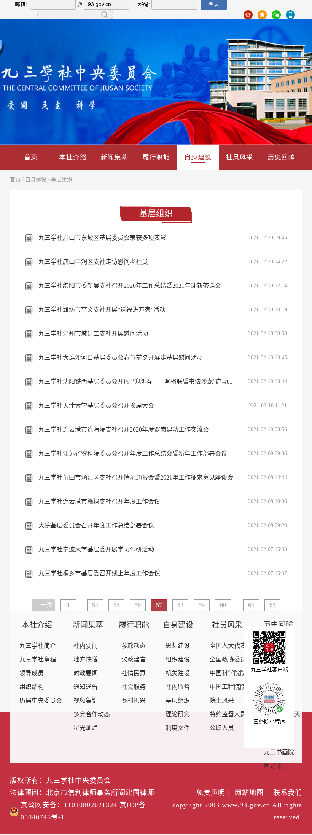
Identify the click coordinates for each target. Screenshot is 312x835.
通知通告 (85, 687)
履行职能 (156, 157)
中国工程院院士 (231, 687)
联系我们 (287, 793)
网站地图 (253, 793)
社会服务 (133, 687)
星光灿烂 (85, 728)
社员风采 (239, 157)
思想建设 (178, 646)
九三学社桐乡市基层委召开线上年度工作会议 (99, 573)
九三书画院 (279, 752)
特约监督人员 (228, 714)
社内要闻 (85, 646)
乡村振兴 (133, 701)
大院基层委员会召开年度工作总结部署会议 (96, 526)
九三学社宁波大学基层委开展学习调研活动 (96, 550)
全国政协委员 (228, 660)
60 (223, 605)
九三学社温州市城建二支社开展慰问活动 (93, 334)
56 (138, 605)
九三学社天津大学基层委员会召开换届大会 (96, 406)
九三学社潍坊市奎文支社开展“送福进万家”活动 (102, 310)
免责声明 (214, 793)
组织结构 (31, 687)
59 (202, 605)
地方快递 (85, 660)
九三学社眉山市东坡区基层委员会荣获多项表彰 (102, 238)
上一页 (43, 605)
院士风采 (222, 701)
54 (95, 605)
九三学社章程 (37, 660)
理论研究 (178, 714)
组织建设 (178, 660)
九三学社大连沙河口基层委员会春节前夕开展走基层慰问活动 (120, 358)
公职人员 (222, 728)
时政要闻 (85, 673)
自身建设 (198, 157)
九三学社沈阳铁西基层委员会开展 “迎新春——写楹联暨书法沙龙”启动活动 (136, 382)
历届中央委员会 (40, 701)
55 (116, 605)
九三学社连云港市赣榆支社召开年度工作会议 (99, 502)
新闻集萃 (114, 157)
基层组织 (61, 180)
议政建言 (133, 660)
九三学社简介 (37, 646)
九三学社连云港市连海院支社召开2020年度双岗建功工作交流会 (123, 430)
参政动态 (133, 646)
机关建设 (178, 673)
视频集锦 (85, 701)
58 (180, 605)
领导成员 (31, 673)
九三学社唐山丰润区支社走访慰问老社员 (93, 262)
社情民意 (133, 673)
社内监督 (178, 687)
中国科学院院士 (231, 673)
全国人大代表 (228, 646)
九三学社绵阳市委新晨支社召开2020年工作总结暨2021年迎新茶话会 (129, 286)
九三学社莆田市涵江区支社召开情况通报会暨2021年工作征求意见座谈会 (135, 478)
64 (251, 605)
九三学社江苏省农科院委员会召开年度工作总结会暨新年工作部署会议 (132, 454)
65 (272, 605)
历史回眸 (281, 157)
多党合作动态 (91, 714)
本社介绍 (72, 157)
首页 (31, 157)
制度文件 (178, 728)
